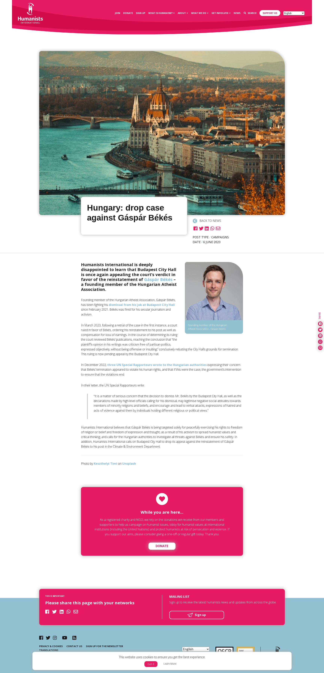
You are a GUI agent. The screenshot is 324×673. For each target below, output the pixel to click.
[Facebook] (41, 638)
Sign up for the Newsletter (104, 646)
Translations (48, 650)
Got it (151, 664)
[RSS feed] (74, 638)
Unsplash (129, 463)
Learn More (170, 663)
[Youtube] (64, 638)
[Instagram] (55, 638)
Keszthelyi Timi (105, 463)
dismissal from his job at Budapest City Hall (142, 305)
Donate (162, 546)
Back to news (210, 221)
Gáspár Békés (158, 279)
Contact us (74, 646)
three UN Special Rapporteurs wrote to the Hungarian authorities (157, 365)
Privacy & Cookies (51, 646)
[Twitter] (48, 638)
